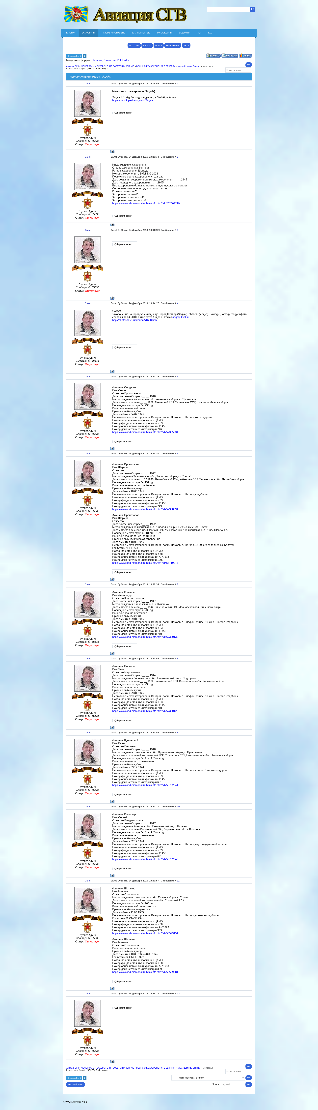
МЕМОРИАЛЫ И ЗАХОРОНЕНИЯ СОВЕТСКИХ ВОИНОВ (107, 66)
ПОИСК (158, 45)
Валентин (110, 60)
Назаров (97, 60)
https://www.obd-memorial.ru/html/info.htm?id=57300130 (145, 637)
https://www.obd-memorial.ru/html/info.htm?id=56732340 (145, 859)
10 (178, 806)
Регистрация (172, 45)
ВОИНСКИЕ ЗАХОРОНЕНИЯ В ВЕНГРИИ (155, 66)
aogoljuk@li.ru (180, 317)
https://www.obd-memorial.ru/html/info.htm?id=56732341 (145, 785)
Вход (186, 45)
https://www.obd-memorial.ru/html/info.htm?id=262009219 (146, 203)
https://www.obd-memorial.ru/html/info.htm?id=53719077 (145, 562)
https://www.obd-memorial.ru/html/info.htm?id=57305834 (145, 432)
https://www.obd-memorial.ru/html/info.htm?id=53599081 (145, 972)
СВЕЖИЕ (147, 45)
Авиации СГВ (72, 66)
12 (178, 993)
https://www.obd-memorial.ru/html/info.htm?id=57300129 (145, 711)
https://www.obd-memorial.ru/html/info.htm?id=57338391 (145, 509)
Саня (87, 83)
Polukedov (123, 60)
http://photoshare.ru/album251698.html (134, 320)
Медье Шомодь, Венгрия (189, 66)
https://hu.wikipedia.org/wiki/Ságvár (133, 100)
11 (178, 880)
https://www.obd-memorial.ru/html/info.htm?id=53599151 (145, 933)
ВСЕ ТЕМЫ (134, 45)
